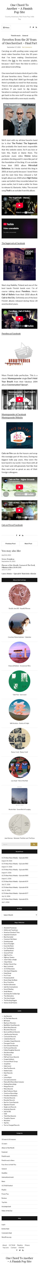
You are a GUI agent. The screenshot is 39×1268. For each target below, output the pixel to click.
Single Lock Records (10, 1107)
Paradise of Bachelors (10, 1095)
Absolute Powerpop (10, 928)
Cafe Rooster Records (11, 1034)
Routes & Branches (10, 984)
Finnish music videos (8, 1160)
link (13, 60)
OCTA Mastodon (9, 969)
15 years (4, 1143)
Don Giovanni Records (11, 1045)
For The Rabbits (9, 948)
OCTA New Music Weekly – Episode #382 (15, 864)
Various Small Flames (10, 1003)
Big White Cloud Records (12, 1025)
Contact (13, 1247)
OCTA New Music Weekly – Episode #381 (15, 869)
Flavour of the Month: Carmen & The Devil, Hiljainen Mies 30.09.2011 (18, 566)
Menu (7, 27)
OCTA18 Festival (7, 1185)
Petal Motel (7, 973)
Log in (3, 1224)
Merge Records (8, 1086)
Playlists (20, 1245)
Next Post (28, 543)
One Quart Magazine (10, 971)
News (3, 1181)
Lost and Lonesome (10, 1080)
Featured (4, 1152)
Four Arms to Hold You (9, 1164)
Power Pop (5, 1194)
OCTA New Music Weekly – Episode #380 (15, 875)
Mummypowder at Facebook (14, 414)
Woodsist (7, 1120)
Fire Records (8, 1055)
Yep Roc (6, 1123)
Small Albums (8, 991)
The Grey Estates (9, 998)
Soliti (5, 1114)
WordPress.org (6, 1237)
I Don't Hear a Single (10, 959)
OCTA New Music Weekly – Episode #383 (15, 858)
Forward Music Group (11, 1061)
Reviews (4, 1198)
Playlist (4, 1190)
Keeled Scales (8, 1071)
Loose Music (8, 1077)
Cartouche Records (10, 1036)
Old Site (21, 1247)
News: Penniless (8, 559)
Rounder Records (9, 1100)
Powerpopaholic (9, 978)
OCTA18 (12, 1245)
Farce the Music (9, 946)
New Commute (8, 966)
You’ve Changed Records (12, 1125)
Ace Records (8, 1016)
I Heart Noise (8, 962)
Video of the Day (7, 1211)
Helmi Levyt (7, 1066)
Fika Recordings (9, 1052)
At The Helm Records (10, 1018)
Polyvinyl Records (9, 1098)
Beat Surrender (8, 937)
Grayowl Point (8, 953)
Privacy (27, 1245)
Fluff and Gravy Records (11, 1057)
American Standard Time (12, 932)
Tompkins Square (9, 1118)
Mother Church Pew (10, 964)
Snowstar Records (9, 1109)
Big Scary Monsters (10, 1023)
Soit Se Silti (7, 1111)
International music (8, 1177)
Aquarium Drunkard (10, 935)
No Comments (27, 47)
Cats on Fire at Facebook (12, 525)
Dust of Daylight (9, 944)
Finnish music (16, 35)
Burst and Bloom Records (12, 1032)
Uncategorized (6, 1206)
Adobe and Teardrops (11, 930)
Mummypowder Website (12, 417)
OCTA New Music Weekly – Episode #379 (15, 881)
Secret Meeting (8, 989)
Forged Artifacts (9, 1059)
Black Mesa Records (10, 1027)
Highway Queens (9, 957)
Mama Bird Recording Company (14, 1082)
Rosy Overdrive (9, 982)
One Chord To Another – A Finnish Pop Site (19, 8)
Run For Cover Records (11, 1102)
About (4, 1245)
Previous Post (11, 543)
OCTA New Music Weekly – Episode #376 (15, 899)
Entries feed (5, 1229)
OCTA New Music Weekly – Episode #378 (15, 887)
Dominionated (8, 941)
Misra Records (8, 1089)
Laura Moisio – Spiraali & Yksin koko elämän (19, 574)
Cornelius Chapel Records (12, 1041)
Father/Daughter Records (12, 1050)
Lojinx (5, 1075)
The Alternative (9, 996)
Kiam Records (8, 1073)
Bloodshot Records (10, 1030)
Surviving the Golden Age (12, 994)
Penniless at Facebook (11, 333)
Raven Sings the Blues (10, 980)
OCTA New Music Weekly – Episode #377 (15, 893)
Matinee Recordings (10, 1084)
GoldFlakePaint (9, 950)
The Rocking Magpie (10, 1000)
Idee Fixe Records (9, 1068)
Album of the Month (8, 1148)
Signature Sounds (9, 1104)
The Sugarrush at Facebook (13, 243)
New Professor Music (10, 1091)
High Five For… (8, 955)
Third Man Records (10, 1116)
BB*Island (7, 1021)
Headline (4, 1173)
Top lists (4, 1202)
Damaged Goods (9, 1043)
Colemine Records (9, 1039)
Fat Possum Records (10, 1048)
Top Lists (5, 1247)
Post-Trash (7, 975)
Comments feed (7, 1233)
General (25, 35)
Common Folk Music (10, 939)
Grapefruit (7, 1064)
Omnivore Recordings (11, 1093)
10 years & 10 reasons (9, 1139)
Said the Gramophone (11, 987)
